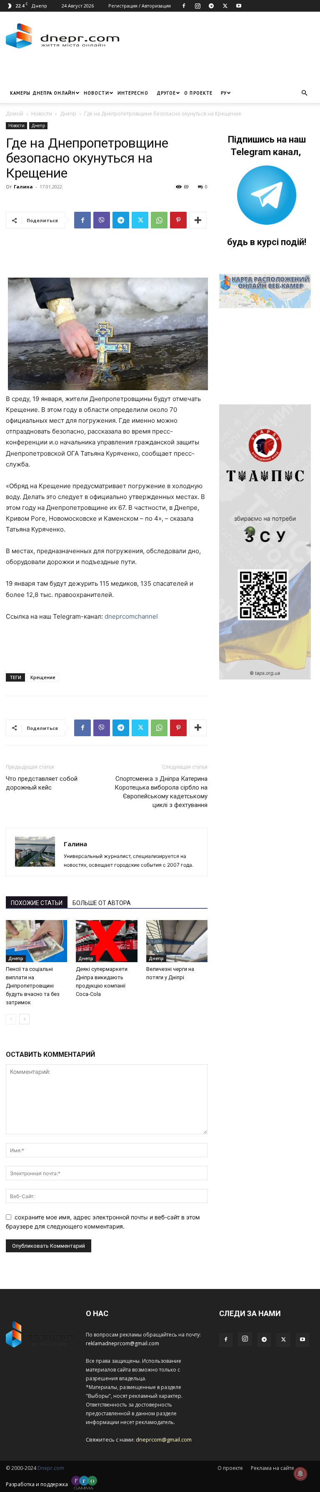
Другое (166, 93)
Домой (14, 113)
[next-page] (24, 1019)
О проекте (198, 93)
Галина (23, 186)
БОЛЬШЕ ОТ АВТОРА (101, 903)
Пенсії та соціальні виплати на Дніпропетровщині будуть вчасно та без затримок (33, 986)
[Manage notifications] (300, 1473)
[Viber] (101, 220)
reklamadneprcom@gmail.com (122, 1343)
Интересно (133, 93)
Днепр (68, 113)
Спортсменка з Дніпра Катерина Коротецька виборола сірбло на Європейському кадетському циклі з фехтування (161, 792)
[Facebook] (184, 6)
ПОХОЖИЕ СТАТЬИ (36, 903)
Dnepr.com (51, 1468)
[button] (304, 93)
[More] (198, 220)
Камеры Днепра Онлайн (42, 93)
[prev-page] (11, 1019)
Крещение (42, 677)
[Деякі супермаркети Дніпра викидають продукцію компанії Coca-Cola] (106, 941)
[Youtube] (238, 6)
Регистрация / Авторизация (139, 6)
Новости (96, 93)
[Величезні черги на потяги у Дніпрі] (177, 941)
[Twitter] (225, 6)
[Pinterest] (178, 220)
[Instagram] (197, 6)
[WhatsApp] (159, 220)
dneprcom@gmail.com (164, 1439)
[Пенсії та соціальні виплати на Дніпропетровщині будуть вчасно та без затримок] (36, 941)
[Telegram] (211, 6)
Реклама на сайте (272, 1468)
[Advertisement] (103, 70)
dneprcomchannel (131, 616)
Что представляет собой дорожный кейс (42, 783)
